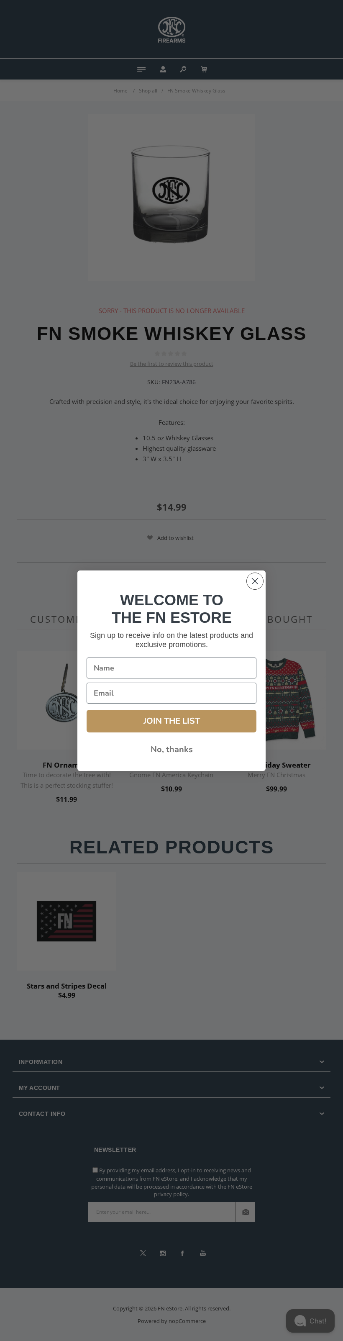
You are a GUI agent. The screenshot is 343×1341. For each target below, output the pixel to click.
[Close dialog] (255, 581)
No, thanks (172, 749)
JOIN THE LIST (171, 721)
